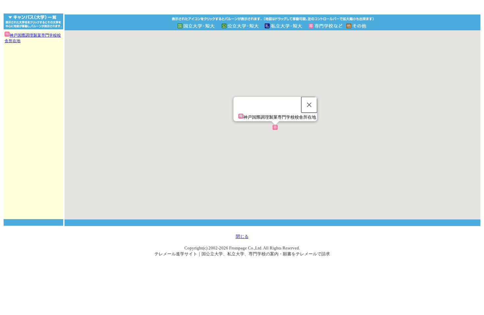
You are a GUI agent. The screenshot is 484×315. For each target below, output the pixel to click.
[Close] (309, 105)
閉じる (242, 236)
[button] (275, 127)
